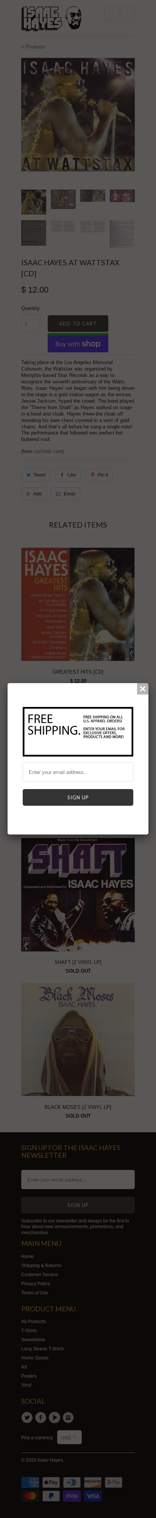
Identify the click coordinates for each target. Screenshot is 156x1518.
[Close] (142, 688)
